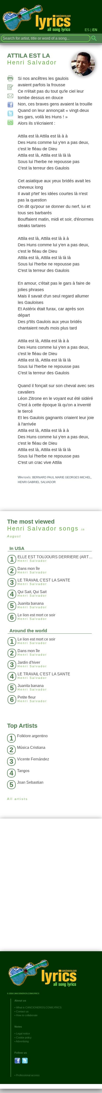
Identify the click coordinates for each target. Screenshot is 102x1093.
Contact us (22, 1011)
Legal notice (23, 1033)
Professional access (28, 1075)
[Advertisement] (51, 888)
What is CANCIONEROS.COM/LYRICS (38, 1007)
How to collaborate (26, 1015)
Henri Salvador (32, 62)
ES (87, 30)
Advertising (22, 1041)
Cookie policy (24, 1037)
